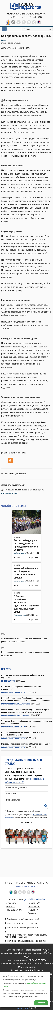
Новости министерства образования (15, 704)
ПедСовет (33, 910)
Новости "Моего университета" (13, 692)
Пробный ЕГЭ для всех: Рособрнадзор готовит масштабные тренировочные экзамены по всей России (25, 699)
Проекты (32, 913)
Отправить (26, 822)
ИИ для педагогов (8, 681)
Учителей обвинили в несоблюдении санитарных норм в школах (26, 573)
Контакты (10, 906)
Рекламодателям (14, 910)
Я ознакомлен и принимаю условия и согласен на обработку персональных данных (26, 816)
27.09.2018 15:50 (6, 43)
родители (22, 474)
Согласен (41, 1003)
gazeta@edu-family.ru (35, 899)
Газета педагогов (20, 615)
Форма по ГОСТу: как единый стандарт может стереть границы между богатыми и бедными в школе (25, 710)
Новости (17, 537)
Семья (3, 40)
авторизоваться (9, 493)
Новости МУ (34, 903)
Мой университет (20, 553)
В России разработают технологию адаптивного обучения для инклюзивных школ (26, 604)
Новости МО (34, 906)
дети (16, 474)
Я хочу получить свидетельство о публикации (23, 811)
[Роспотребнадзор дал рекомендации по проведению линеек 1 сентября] (26, 533)
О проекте (11, 903)
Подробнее (33, 557)
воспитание (9, 474)
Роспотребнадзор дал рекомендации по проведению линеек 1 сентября (26, 545)
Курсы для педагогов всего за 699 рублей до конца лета (26, 744)
